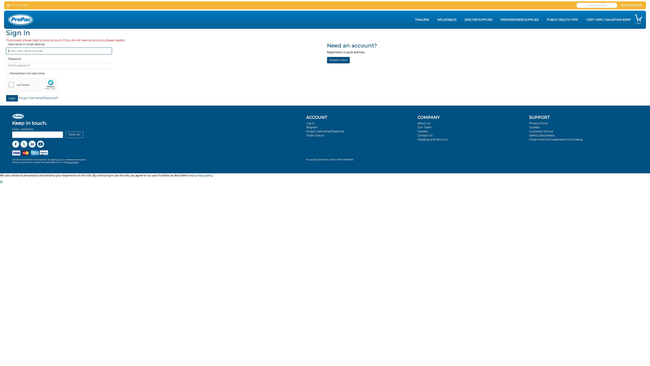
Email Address (22, 129)
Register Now (338, 60)
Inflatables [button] (447, 19)
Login (12, 98)
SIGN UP (74, 134)
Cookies (534, 127)
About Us (424, 123)
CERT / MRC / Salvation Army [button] (608, 19)
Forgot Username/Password (325, 131)
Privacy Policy (538, 123)
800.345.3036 (631, 5)
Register (312, 127)
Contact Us (425, 135)
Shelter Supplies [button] (478, 19)
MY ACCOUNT (19, 5)
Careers (423, 131)
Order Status (315, 135)
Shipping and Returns (432, 139)
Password (13, 58)
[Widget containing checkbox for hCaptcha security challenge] (31, 84)
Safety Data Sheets (542, 135)
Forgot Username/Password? (38, 98)
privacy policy (203, 175)
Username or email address (25, 44)
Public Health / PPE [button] (562, 19)
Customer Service (541, 131)
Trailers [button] (422, 19)
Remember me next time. (27, 73)
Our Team (424, 127)
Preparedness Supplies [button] (520, 19)
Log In (310, 123)
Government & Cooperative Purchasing (555, 139)
